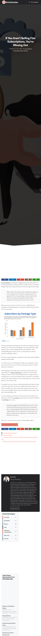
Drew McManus (28, 48)
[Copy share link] (28, 280)
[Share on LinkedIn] (12, 280)
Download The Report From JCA (9, 424)
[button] (29, 2)
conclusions (16, 398)
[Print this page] (20, 280)
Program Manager (6, 615)
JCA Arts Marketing (5, 282)
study (20, 282)
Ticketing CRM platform (16, 372)
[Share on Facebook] (5, 280)
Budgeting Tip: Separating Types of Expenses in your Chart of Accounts (19, 441)
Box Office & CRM (18, 50)
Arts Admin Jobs (7, 579)
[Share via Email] (36, 280)
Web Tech (25, 50)
